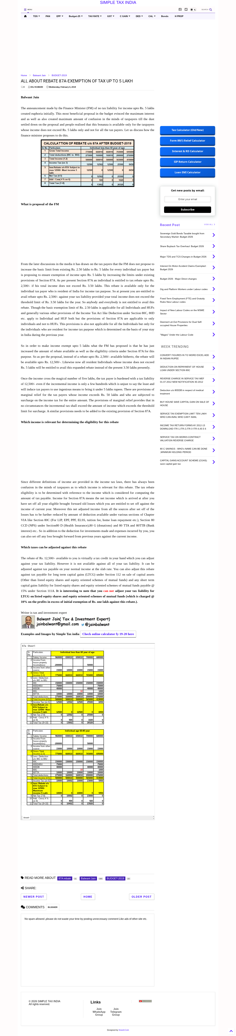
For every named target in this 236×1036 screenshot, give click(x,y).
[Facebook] (180, 9)
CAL (151, 16)
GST (109, 16)
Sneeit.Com (124, 1030)
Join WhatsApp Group (99, 1012)
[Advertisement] (117, 46)
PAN (48, 16)
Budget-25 (74, 16)
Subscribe (188, 209)
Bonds (164, 16)
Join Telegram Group (116, 1012)
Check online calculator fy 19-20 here (108, 634)
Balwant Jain (39, 75)
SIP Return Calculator (187, 162)
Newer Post (33, 896)
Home (24, 75)
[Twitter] (186, 9)
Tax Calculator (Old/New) (188, 130)
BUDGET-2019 (59, 75)
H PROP (179, 16)
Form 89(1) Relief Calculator (187, 140)
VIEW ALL (209, 224)
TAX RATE (93, 16)
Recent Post (170, 225)
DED (138, 16)
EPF (59, 16)
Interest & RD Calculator (187, 151)
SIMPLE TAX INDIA (118, 2)
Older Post (142, 896)
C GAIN (124, 16)
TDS (35, 16)
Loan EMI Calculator (188, 172)
